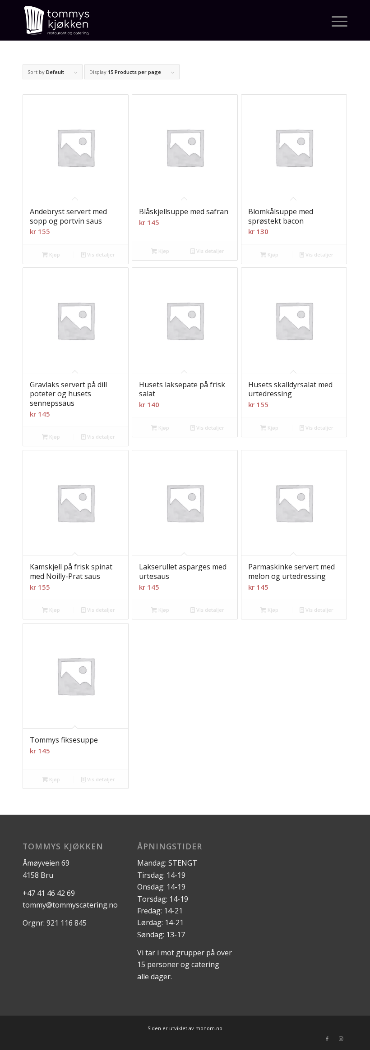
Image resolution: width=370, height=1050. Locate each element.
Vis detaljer (100, 254)
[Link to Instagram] (340, 1038)
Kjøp (54, 254)
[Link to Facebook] (327, 1038)
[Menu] (335, 20)
